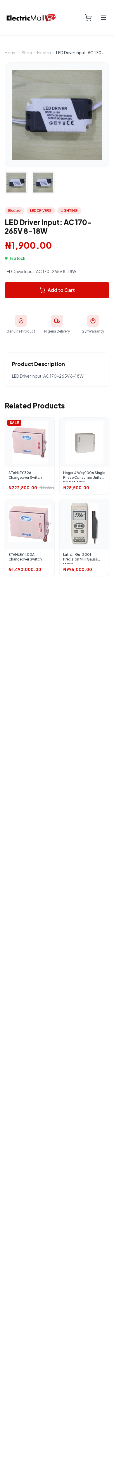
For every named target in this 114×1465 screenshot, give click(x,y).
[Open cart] (88, 17)
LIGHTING (69, 210)
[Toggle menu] (103, 17)
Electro (44, 52)
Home (11, 52)
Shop (27, 52)
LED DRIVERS (40, 210)
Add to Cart (61, 290)
